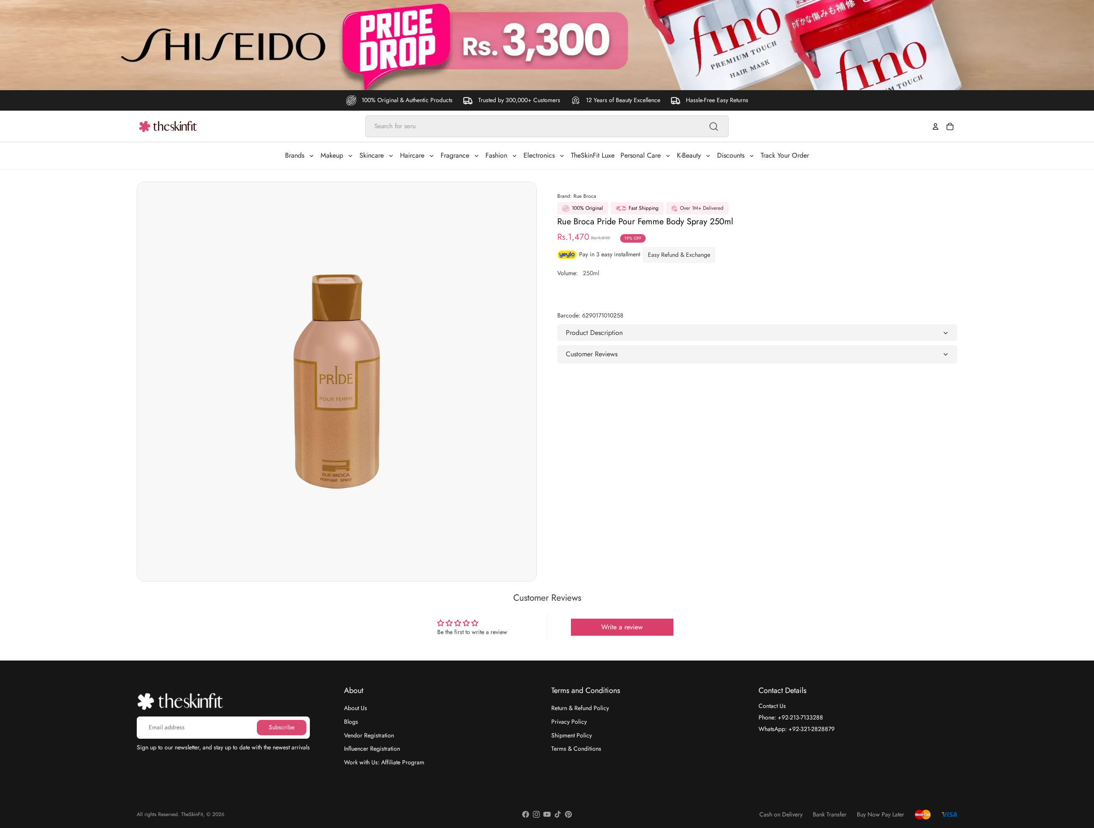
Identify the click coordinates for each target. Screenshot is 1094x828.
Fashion (496, 155)
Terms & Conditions (576, 748)
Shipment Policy (571, 735)
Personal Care (641, 155)
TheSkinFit (192, 814)
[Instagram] (536, 814)
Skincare (371, 155)
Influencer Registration (372, 748)
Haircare (412, 155)
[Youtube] (547, 814)
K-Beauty (689, 155)
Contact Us (772, 706)
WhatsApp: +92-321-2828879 (797, 729)
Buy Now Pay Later (880, 814)
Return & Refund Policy (580, 708)
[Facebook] (525, 814)
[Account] (935, 126)
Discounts (730, 155)
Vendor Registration (369, 735)
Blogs (351, 721)
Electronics (539, 155)
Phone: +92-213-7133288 (791, 717)
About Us (355, 708)
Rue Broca (584, 196)
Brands (294, 155)
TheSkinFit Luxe (593, 155)
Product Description (594, 333)
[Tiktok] (557, 814)
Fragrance (455, 155)
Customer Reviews (592, 354)
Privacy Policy (569, 721)
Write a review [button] (622, 627)
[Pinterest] (568, 814)
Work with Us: (384, 762)
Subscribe (281, 727)
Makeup (332, 155)
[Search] (714, 126)
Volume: (578, 273)
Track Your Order (785, 155)
